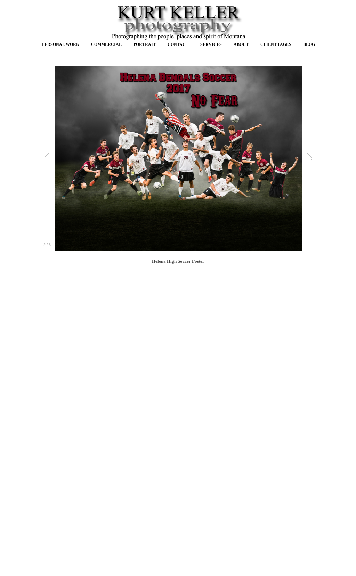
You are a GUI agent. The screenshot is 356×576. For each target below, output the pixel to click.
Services (211, 44)
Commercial (106, 44)
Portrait (145, 44)
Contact (178, 44)
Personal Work (60, 44)
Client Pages (275, 44)
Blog (309, 44)
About (241, 44)
